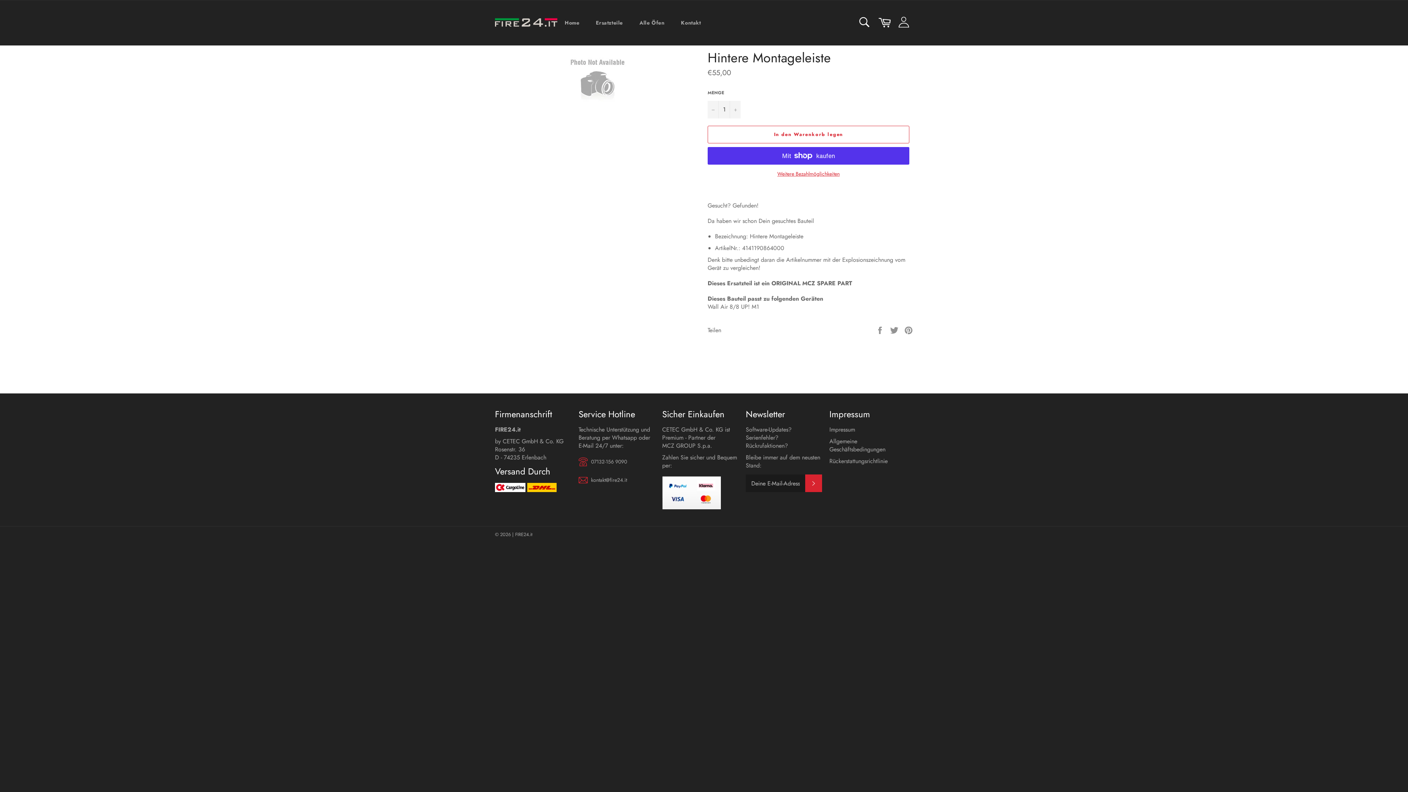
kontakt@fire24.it (609, 480)
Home (572, 22)
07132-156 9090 (609, 461)
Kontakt (691, 22)
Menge (716, 93)
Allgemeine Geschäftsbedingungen (857, 445)
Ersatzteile (609, 22)
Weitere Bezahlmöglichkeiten (808, 173)
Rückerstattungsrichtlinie (858, 461)
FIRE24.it (523, 534)
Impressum (842, 429)
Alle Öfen (651, 22)
